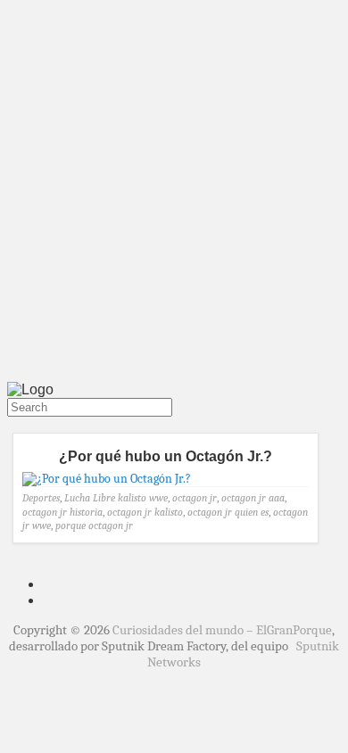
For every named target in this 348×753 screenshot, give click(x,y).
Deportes (41, 498)
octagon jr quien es (228, 512)
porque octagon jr (94, 525)
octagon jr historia (62, 512)
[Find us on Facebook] (17, 425)
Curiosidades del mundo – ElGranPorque (222, 630)
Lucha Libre (89, 498)
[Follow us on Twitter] (10, 425)
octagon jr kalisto (145, 512)
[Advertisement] (174, 194)
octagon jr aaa (253, 498)
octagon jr (194, 498)
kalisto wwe (143, 498)
